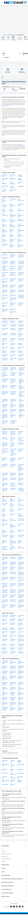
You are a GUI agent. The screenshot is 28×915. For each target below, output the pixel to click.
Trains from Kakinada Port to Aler (9, 752)
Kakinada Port (15, 90)
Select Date (22, 88)
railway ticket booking (18, 144)
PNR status (9, 104)
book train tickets (7, 99)
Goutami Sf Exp (5, 86)
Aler (4, 90)
